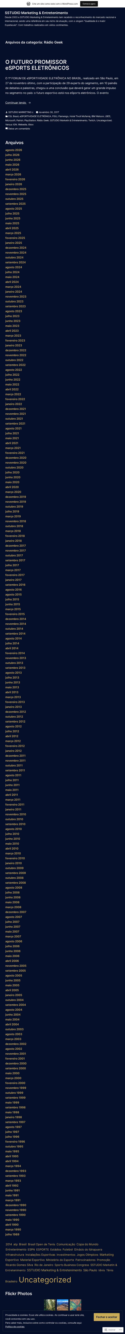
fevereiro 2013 (15, 702)
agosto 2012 (13, 726)
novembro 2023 (15, 296)
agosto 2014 (13, 638)
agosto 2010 (13, 829)
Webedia (22, 124)
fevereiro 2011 (14, 804)
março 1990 (13, 1229)
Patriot (19, 120)
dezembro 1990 (15, 1205)
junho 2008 (13, 897)
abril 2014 (11, 648)
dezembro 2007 (15, 912)
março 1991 (13, 1200)
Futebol (68, 1249)
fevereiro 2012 (15, 746)
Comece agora (89, 4)
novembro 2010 (15, 814)
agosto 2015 (13, 594)
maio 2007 (12, 931)
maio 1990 (12, 1219)
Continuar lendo (16, 103)
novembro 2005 (15, 965)
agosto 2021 (13, 428)
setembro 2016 (15, 584)
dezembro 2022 (15, 350)
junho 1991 (12, 1190)
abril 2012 (11, 736)
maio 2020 (12, 482)
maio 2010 (12, 843)
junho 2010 (12, 838)
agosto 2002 (13, 1048)
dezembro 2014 (15, 619)
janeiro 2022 (13, 404)
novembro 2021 (15, 413)
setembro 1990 (15, 1214)
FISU (54, 116)
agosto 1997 (13, 1127)
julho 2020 (12, 472)
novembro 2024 (15, 252)
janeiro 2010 (13, 863)
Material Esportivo (32, 1260)
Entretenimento (16, 1249)
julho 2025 (12, 213)
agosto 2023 (13, 311)
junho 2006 (13, 951)
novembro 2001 (15, 1053)
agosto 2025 (13, 208)
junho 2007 (12, 926)
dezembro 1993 (15, 1170)
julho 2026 (12, 154)
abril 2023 (12, 330)
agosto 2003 (13, 1034)
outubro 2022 (14, 360)
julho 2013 (12, 677)
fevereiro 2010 (15, 858)
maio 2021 (12, 438)
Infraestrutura (15, 1254)
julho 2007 (12, 921)
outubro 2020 (14, 467)
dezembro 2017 (15, 545)
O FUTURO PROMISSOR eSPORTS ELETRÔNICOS (37, 65)
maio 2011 (12, 789)
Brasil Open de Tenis (41, 1244)
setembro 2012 (15, 721)
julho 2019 (12, 511)
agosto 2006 (13, 941)
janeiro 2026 (13, 184)
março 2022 (13, 394)
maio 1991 (12, 1195)
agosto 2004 (13, 1009)
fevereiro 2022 (15, 399)
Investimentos (66, 1254)
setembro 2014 (15, 633)
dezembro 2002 (15, 1043)
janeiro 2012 (13, 750)
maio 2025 (12, 223)
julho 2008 (12, 892)
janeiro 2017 (13, 579)
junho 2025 (12, 218)
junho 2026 (12, 159)
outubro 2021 (14, 418)
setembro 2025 (15, 203)
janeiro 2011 (13, 809)
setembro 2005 (15, 970)
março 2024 (13, 286)
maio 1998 (12, 1112)
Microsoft (10, 120)
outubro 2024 (14, 257)
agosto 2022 (13, 369)
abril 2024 (12, 281)
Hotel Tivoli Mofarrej (80, 116)
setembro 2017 (15, 560)
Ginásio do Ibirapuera (88, 1249)
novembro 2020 (15, 462)
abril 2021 (11, 443)
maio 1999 (12, 1102)
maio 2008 (12, 902)
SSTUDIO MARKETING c (20, 112)
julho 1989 (12, 1234)
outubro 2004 (14, 1000)
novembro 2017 (15, 550)
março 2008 (13, 907)
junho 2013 (12, 682)
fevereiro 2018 (15, 535)
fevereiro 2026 (15, 179)
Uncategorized (104, 120)
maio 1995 (12, 1151)
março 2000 (13, 1078)
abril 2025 (12, 228)
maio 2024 (12, 277)
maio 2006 (12, 956)
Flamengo (63, 116)
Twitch (91, 120)
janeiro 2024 (13, 291)
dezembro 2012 (15, 711)
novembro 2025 (15, 194)
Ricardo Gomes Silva (19, 1265)
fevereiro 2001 (15, 1058)
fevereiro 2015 (15, 614)
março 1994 (13, 1166)
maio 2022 (12, 384)
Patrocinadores (85, 1259)
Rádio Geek (43, 120)
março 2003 (13, 1039)
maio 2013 (12, 687)
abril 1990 (12, 1224)
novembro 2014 (15, 623)
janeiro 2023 (13, 345)
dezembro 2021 (15, 408)
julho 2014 (12, 643)
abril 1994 (12, 1161)
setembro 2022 (15, 365)
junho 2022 (12, 379)
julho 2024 (12, 272)
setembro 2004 (15, 1004)
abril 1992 (11, 1185)
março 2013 (13, 697)
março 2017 (13, 570)
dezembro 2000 (16, 1063)
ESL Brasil (13, 116)
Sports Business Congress (72, 1265)
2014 (9, 1244)
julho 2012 (12, 731)
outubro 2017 (14, 555)
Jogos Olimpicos (87, 1254)
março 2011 (12, 799)
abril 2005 (12, 990)
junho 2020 (12, 477)
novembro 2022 (15, 355)
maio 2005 (12, 985)
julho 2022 (12, 374)
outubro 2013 (14, 662)
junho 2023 (12, 321)
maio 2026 (12, 164)
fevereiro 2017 (15, 575)
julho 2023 (12, 316)
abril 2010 (11, 848)
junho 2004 (13, 1014)
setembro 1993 (15, 1175)
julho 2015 (12, 599)
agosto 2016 (13, 589)
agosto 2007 (13, 916)
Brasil (23, 1244)
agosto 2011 (13, 775)
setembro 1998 (15, 1107)
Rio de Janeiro (43, 1265)
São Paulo (90, 1270)
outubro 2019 (14, 506)
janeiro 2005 (13, 995)
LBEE (107, 116)
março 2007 (13, 936)
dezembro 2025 (15, 189)
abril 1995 (11, 1156)
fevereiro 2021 (15, 452)
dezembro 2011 (15, 755)
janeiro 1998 (13, 1117)
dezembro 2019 (15, 496)
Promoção (103, 1259)
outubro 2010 (14, 819)
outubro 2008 (14, 877)
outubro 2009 (14, 868)
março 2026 (13, 174)
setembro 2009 (15, 873)
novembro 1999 (15, 1087)
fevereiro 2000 (15, 1083)
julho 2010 (12, 833)
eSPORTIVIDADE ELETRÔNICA (35, 116)
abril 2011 (11, 794)
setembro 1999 (15, 1097)
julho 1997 (12, 1131)
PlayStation (30, 120)
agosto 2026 (13, 150)
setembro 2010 (15, 824)
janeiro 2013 (13, 706)
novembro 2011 (15, 760)
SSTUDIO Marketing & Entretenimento (36, 13)
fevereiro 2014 (15, 653)
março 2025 (13, 233)
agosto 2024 (13, 267)
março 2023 (13, 335)
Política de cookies (15, 1326)
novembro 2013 (15, 658)
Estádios (55, 1249)
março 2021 (13, 448)
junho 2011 (12, 785)
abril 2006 (12, 960)
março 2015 (13, 609)
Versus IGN (11, 124)
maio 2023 (12, 325)
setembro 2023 (15, 306)
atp (15, 1244)
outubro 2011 (14, 765)
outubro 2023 (14, 301)
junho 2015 (12, 604)
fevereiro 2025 (15, 238)
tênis (101, 1270)
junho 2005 (12, 980)
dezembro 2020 (15, 457)
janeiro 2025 (13, 242)
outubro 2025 (14, 198)
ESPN (31, 1249)
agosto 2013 (13, 672)
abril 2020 (12, 487)
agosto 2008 (13, 887)
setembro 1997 (15, 1122)
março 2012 (13, 741)
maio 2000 (12, 1073)
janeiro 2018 (13, 540)
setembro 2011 (15, 770)
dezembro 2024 (15, 247)
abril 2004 (12, 1024)
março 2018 (13, 531)
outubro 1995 (14, 1146)
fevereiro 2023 (15, 340)
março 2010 (13, 853)
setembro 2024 (15, 262)
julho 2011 (12, 780)
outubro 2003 (14, 1029)
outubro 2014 (14, 628)
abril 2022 (12, 389)
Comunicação (66, 1244)
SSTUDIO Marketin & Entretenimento (68, 120)
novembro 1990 (15, 1210)
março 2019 (13, 516)
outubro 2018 (14, 526)
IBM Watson (97, 116)
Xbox (31, 124)
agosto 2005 (13, 975)
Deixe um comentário (19, 129)
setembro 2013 (15, 667)
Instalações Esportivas (40, 1254)
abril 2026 (12, 169)
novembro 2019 (15, 501)
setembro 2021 (15, 423)
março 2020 (13, 492)
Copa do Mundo (87, 1244)
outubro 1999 (14, 1092)
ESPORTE (42, 1249)
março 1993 (13, 1180)
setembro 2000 (15, 1068)
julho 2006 (12, 946)
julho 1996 (12, 1136)
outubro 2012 (14, 716)
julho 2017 (12, 565)
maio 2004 (12, 1019)
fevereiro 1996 (15, 1141)
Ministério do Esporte (60, 1259)
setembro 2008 (15, 882)
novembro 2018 (15, 521)
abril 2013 (11, 692)
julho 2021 (12, 433)
